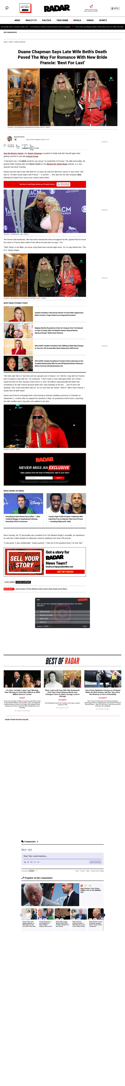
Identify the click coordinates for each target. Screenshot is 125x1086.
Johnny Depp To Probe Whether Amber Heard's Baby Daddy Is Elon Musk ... (42, 589)
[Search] (7, 9)
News (11, 42)
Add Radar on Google (32, 148)
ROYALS (77, 20)
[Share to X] (18, 145)
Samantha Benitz (19, 137)
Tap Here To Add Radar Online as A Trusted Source (37, 184)
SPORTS (103, 20)
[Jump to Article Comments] (5, 145)
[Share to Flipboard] (25, 145)
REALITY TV (31, 20)
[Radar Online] (57, 8)
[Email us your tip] (25, 12)
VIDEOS (90, 20)
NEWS (17, 20)
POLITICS (46, 20)
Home (6, 42)
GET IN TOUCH (65, 571)
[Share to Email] (32, 145)
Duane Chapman (19, 42)
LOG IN (115, 8)
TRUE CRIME (62, 20)
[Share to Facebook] (11, 145)
